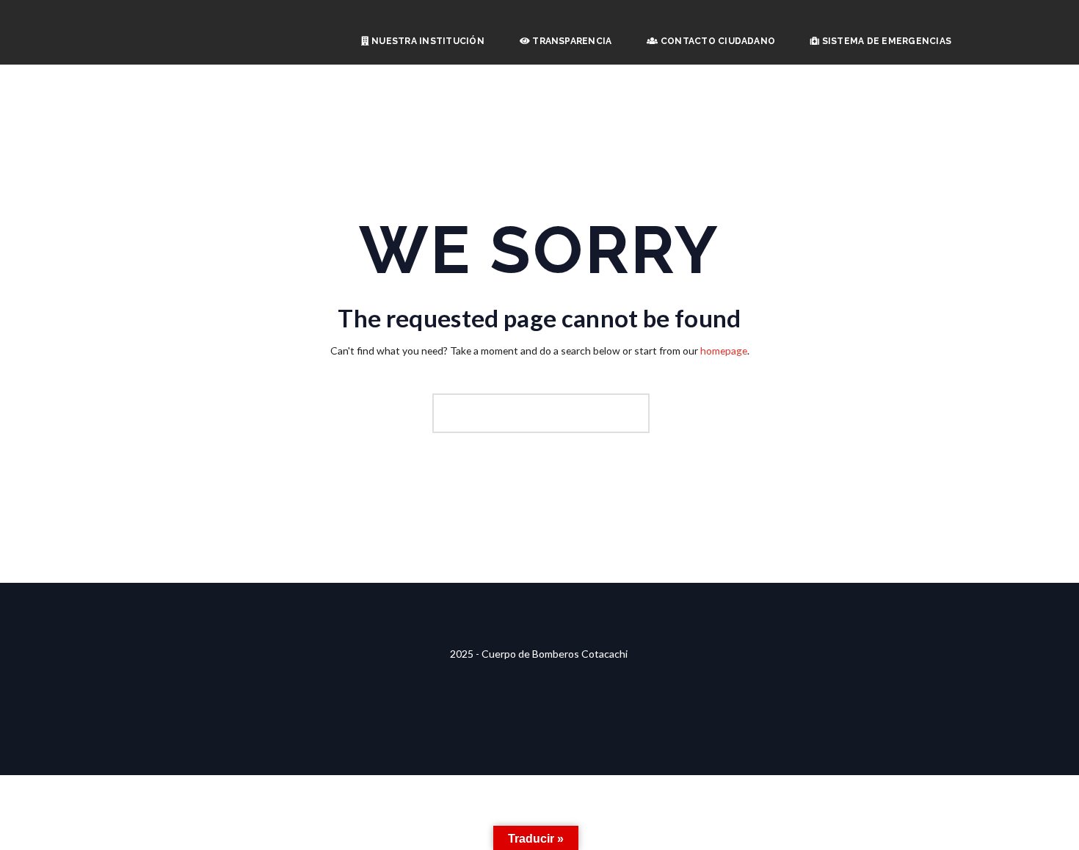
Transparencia (570, 41)
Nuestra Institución (426, 41)
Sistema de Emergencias (885, 41)
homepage (723, 350)
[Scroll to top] (539, 592)
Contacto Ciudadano (717, 41)
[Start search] (636, 413)
